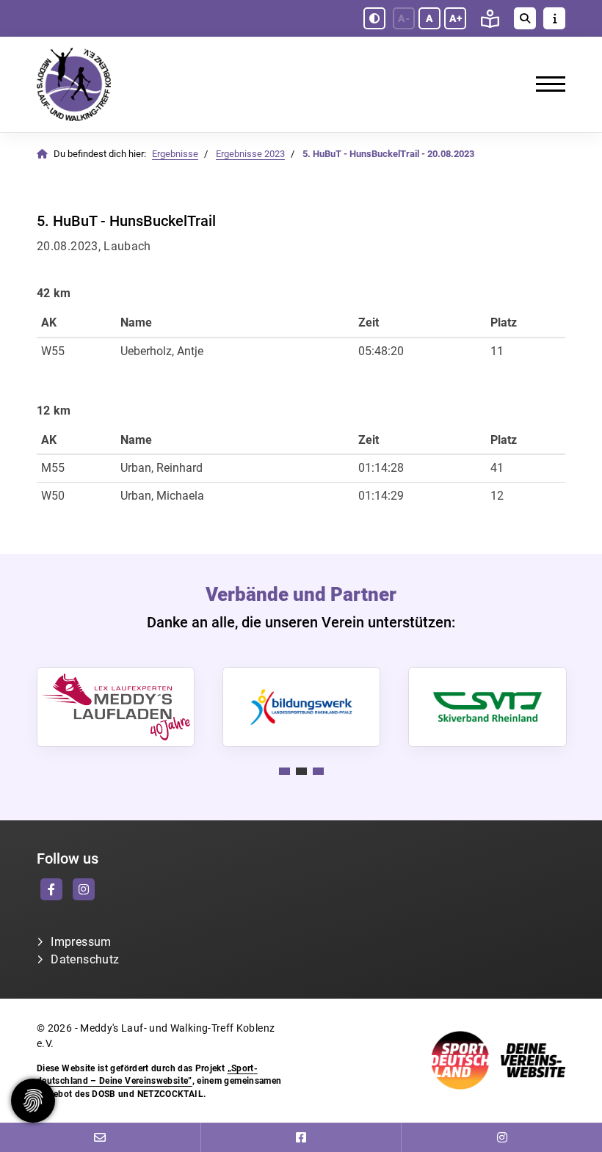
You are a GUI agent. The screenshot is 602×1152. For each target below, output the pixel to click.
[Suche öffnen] (525, 18)
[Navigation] (545, 84)
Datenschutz (85, 959)
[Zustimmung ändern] (33, 1101)
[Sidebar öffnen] (554, 18)
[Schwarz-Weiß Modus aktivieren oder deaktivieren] (374, 18)
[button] (284, 771)
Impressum (81, 942)
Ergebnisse (175, 153)
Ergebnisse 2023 (250, 153)
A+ (455, 18)
